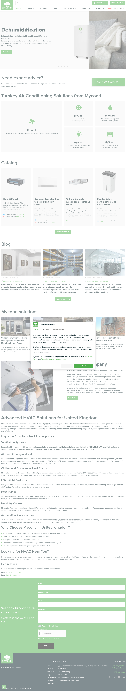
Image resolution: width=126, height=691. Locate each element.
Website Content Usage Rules (53, 359)
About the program (59, 329)
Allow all (84, 366)
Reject (67, 366)
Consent (35, 329)
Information (45, 329)
